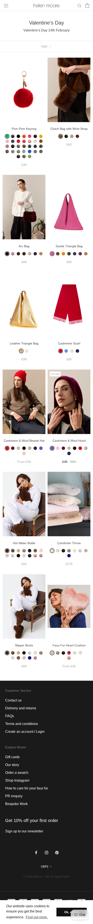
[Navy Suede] (74, 253)
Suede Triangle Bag (69, 246)
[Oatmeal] (18, 448)
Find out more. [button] (37, 917)
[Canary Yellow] (41, 136)
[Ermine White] (35, 141)
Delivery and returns (20, 708)
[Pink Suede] (52, 253)
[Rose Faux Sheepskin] (12, 253)
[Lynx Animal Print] (24, 550)
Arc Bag (24, 246)
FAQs (9, 716)
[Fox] (41, 141)
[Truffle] (24, 156)
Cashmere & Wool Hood (69, 440)
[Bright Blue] (41, 448)
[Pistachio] (18, 151)
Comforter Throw (69, 543)
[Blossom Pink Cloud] (7, 555)
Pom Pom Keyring (24, 128)
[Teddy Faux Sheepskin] (41, 253)
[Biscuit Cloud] (41, 550)
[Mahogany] (77, 136)
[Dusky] (35, 555)
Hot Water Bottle (24, 543)
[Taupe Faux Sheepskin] (41, 151)
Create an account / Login (25, 731)
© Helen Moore (32, 876)
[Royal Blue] (29, 151)
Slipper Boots (24, 645)
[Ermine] (74, 653)
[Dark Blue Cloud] (86, 653)
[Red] (60, 351)
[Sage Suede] (69, 253)
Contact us (13, 700)
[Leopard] (24, 146)
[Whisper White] (74, 550)
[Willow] (29, 156)
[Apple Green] (7, 136)
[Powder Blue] (24, 151)
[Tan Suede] (86, 253)
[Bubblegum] (29, 136)
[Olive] (7, 151)
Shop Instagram (17, 780)
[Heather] (7, 146)
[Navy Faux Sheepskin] (35, 253)
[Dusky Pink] (29, 141)
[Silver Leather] (27, 351)
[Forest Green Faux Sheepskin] (24, 253)
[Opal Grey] (12, 151)
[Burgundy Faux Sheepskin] (7, 253)
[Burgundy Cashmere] (12, 448)
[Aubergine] (12, 136)
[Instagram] (46, 852)
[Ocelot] (41, 146)
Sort (44, 46)
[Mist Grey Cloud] (12, 555)
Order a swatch (16, 772)
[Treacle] (18, 156)
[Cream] (72, 351)
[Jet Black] (12, 146)
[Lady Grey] (18, 146)
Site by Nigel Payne (57, 876)
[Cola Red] (18, 141)
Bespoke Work (16, 804)
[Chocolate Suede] (57, 253)
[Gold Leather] (21, 351)
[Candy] (7, 141)
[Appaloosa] (72, 136)
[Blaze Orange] (24, 136)
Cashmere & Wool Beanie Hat (24, 440)
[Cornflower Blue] (66, 351)
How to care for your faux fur (26, 788)
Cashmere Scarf (69, 343)
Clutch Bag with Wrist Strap (69, 128)
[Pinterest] (57, 852)
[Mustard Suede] (63, 253)
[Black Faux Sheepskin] (18, 136)
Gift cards (12, 757)
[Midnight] (29, 146)
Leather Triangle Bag (24, 343)
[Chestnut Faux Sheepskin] (18, 253)
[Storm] (35, 151)
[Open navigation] (6, 5)
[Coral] (24, 141)
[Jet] (66, 136)
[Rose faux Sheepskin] (41, 555)
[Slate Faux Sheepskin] (29, 550)
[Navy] (77, 351)
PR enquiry (13, 796)
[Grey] (29, 448)
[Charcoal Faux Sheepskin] (12, 141)
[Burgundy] (35, 136)
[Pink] (24, 453)
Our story (12, 765)
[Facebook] (36, 852)
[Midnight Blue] (69, 555)
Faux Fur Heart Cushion (69, 645)
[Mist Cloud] (29, 653)
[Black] (24, 448)
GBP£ (44, 866)
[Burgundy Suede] (80, 253)
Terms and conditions (21, 724)
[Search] (80, 5)
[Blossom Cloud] (52, 653)
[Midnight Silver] (35, 146)
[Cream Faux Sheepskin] (29, 253)
